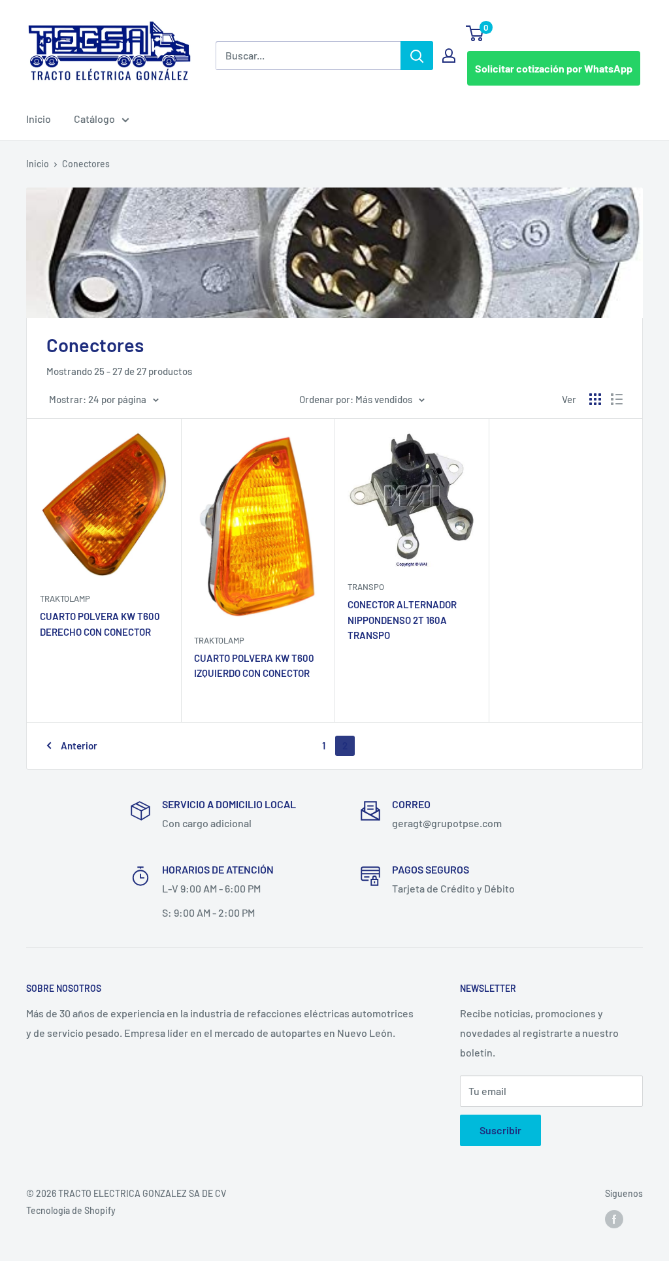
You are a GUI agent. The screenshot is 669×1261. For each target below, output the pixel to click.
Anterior (79, 745)
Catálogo (94, 118)
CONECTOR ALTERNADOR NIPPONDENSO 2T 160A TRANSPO (402, 619)
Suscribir (500, 1130)
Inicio (38, 118)
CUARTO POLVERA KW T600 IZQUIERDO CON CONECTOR (254, 665)
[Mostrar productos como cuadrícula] (595, 399)
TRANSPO (366, 586)
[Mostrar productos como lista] (617, 399)
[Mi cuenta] (448, 55)
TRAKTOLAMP (65, 598)
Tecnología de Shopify (71, 1210)
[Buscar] (416, 55)
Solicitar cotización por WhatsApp (553, 68)
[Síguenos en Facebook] (614, 1219)
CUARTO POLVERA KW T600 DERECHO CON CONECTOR (100, 623)
